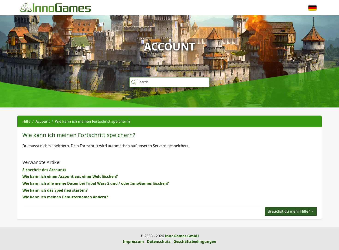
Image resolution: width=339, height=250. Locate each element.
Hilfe (26, 121)
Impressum (133, 241)
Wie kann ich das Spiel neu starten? (55, 190)
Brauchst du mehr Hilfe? (289, 211)
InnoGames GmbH (182, 235)
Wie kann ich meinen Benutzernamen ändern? (65, 196)
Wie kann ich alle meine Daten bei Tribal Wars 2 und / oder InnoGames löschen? (95, 183)
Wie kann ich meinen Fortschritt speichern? (92, 121)
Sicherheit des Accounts (44, 169)
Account (43, 121)
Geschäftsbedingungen (194, 241)
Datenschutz (158, 241)
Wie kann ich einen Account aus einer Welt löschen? (70, 176)
